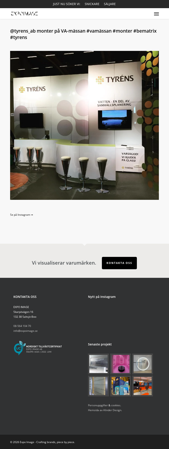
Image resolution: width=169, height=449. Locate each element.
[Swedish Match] (120, 386)
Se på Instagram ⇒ (21, 215)
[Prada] (98, 386)
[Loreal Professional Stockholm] (142, 364)
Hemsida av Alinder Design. (105, 410)
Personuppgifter (98, 405)
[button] (156, 13)
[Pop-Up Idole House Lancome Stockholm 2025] (120, 364)
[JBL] (142, 386)
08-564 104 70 (22, 326)
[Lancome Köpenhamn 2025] (98, 364)
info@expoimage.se (25, 331)
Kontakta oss (119, 263)
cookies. (116, 405)
